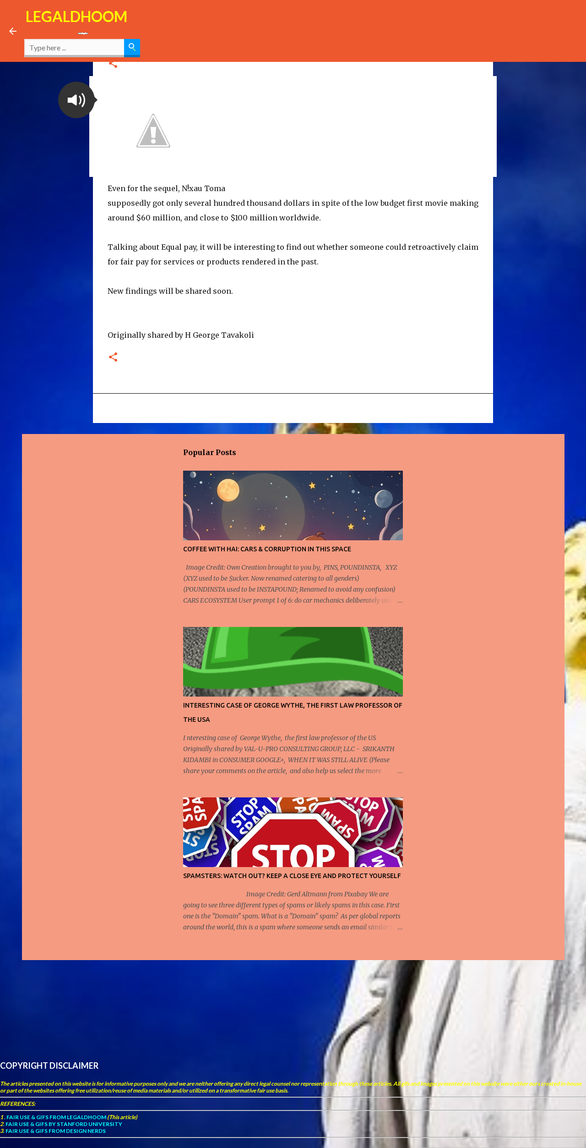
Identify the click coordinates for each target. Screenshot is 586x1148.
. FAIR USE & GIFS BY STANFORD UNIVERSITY (62, 1124)
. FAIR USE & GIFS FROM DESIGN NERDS (54, 1130)
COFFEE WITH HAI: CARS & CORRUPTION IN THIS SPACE (267, 549)
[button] (76, 100)
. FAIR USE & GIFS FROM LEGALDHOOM (54, 1117)
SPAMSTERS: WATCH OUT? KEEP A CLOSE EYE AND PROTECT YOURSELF (292, 875)
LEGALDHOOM (76, 16)
